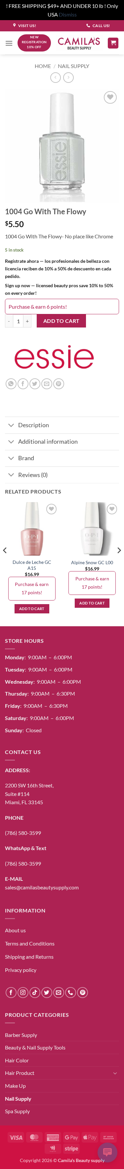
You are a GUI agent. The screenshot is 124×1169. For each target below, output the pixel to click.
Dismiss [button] (68, 14)
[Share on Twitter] (34, 383)
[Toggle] (11, 426)
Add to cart (61, 321)
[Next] (119, 563)
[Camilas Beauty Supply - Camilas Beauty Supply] (79, 43)
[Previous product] (68, 77)
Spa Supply (17, 1111)
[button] (9, 43)
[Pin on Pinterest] (58, 383)
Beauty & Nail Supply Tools (35, 1047)
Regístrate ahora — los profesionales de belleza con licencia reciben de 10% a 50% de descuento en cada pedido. (58, 268)
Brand (26, 458)
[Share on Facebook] (23, 383)
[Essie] (51, 359)
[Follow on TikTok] (34, 992)
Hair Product (19, 1073)
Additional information (48, 441)
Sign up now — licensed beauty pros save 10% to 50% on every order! (59, 289)
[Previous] (5, 563)
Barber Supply (21, 1035)
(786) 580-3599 (23, 833)
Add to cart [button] (32, 608)
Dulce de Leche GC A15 (32, 565)
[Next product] (55, 77)
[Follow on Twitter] (46, 992)
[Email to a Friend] (46, 383)
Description (33, 425)
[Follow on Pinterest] (82, 992)
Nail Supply (73, 66)
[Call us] (70, 992)
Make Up (15, 1086)
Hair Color (17, 1060)
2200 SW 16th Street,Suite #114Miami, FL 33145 (29, 793)
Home (43, 66)
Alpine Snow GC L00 (92, 562)
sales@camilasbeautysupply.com (42, 887)
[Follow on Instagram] (23, 992)
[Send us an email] (58, 992)
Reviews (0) (33, 474)
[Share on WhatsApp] (11, 383)
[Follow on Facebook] (11, 992)
